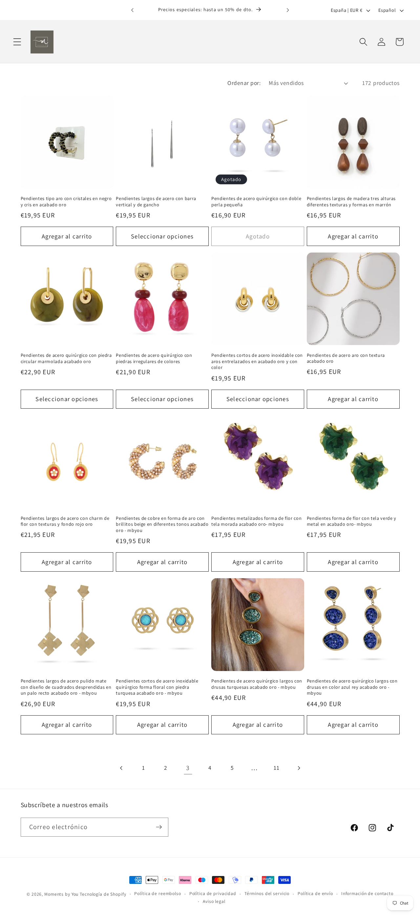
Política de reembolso (157, 893)
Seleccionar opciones (162, 236)
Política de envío (315, 893)
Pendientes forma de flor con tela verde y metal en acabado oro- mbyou (351, 521)
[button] (17, 42)
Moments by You (61, 894)
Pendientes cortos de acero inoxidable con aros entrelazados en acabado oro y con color (257, 361)
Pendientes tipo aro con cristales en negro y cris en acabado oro (66, 201)
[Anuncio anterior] (132, 10)
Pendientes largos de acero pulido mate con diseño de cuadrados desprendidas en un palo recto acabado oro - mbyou (66, 687)
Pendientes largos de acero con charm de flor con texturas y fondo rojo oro (65, 521)
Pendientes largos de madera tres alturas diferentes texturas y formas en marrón (351, 201)
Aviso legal (214, 901)
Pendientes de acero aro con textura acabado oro (346, 358)
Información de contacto (367, 893)
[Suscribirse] (159, 827)
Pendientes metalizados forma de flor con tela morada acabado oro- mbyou (256, 521)
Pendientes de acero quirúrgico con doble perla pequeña (256, 201)
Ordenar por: (244, 83)
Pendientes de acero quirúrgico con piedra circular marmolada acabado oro (66, 358)
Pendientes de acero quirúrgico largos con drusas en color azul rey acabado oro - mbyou (352, 687)
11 (277, 767)
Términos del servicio (266, 893)
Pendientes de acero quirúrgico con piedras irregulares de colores (154, 358)
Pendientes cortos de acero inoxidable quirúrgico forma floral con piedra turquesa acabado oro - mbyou (157, 687)
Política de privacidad (212, 893)
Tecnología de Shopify (103, 894)
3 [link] (188, 768)
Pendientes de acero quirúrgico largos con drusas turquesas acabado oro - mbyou (256, 684)
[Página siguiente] (299, 768)
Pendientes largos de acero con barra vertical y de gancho (156, 201)
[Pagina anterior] (122, 768)
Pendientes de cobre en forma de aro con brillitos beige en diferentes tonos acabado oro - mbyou (162, 524)
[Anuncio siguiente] (288, 10)
